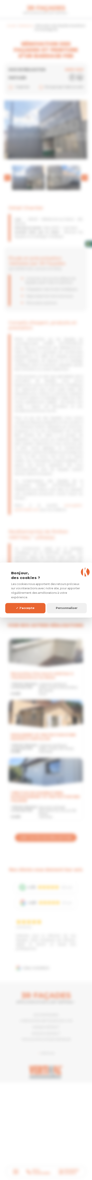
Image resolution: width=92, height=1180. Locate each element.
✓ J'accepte (25, 608)
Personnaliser (66, 608)
